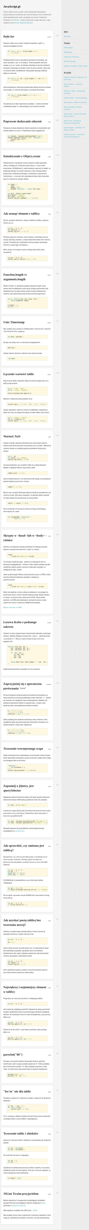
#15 (57, 321)
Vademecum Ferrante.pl (71, 57)
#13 (57, 435)
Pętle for (8, 36)
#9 (57, 747)
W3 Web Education (70, 61)
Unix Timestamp (14, 322)
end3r (49, 37)
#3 (57, 1090)
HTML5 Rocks (68, 48)
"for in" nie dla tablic (17, 1091)
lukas (49, 275)
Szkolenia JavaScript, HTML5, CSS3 (75, 66)
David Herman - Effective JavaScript (75, 102)
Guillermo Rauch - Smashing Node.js (75, 98)
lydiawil (48, 684)
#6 (57, 919)
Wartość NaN (12, 436)
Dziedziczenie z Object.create (21, 156)
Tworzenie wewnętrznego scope (23, 748)
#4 (57, 1053)
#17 (57, 212)
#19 (57, 120)
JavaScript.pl (11, 6)
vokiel (49, 622)
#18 (57, 155)
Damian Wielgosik (20, 23)
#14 (57, 373)
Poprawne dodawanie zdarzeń (22, 121)
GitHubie (16, 20)
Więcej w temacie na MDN (12, 607)
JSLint (43, 1203)
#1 (57, 1192)
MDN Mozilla (68, 52)
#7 (57, 844)
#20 (57, 35)
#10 (57, 683)
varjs (49, 122)
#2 (57, 1132)
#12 (57, 534)
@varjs (29, 23)
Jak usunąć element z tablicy (21, 213)
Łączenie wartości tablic (18, 374)
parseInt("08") (12, 1054)
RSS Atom (67, 36)
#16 (57, 273)
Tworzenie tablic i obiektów (20, 1133)
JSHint (35, 1210)
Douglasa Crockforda (18, 1205)
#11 (57, 621)
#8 (57, 785)
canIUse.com (19, 831)
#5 (57, 986)
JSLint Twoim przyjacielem (20, 1193)
